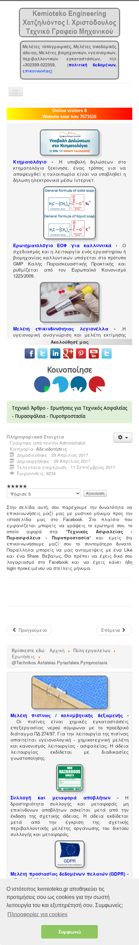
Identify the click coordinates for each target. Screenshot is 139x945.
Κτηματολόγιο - (33, 161)
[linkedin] (56, 352)
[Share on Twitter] (60, 384)
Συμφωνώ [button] (69, 932)
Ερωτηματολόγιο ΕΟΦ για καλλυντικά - (65, 245)
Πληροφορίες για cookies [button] (37, 914)
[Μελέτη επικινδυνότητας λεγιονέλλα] (70, 301)
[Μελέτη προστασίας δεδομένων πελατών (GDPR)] (70, 853)
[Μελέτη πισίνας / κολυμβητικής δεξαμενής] (69, 691)
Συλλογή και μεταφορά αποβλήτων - (64, 797)
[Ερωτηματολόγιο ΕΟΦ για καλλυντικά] (69, 212)
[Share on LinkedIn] (79, 384)
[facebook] (30, 352)
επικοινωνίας (37, 71)
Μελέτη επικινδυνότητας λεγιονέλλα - (64, 328)
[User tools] (123, 438)
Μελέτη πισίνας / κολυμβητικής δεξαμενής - (69, 715)
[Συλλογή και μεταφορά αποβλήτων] (69, 777)
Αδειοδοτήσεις (51, 449)
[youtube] (94, 352)
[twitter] (42, 352)
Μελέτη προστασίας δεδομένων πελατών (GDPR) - (69, 874)
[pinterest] (81, 352)
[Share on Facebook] (42, 384)
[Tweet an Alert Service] (107, 352)
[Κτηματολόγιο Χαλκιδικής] (70, 141)
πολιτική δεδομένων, (92, 65)
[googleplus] (68, 352)
